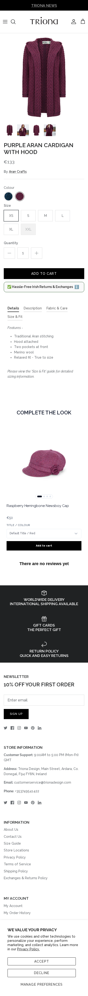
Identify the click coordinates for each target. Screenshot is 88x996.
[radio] (8, 196)
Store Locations (16, 850)
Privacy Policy (15, 857)
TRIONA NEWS (44, 5)
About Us (11, 829)
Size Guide (12, 843)
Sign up (16, 714)
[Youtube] (26, 728)
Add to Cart (44, 273)
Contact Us (13, 836)
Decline (41, 973)
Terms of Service (17, 864)
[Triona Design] (44, 22)
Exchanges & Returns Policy (26, 878)
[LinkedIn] (39, 728)
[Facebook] (12, 728)
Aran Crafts (18, 172)
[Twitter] (5, 728)
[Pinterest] (32, 728)
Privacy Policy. (28, 949)
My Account (13, 906)
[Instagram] (19, 728)
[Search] (15, 21)
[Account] (72, 21)
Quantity (11, 243)
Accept (41, 961)
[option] (44, 77)
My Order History (17, 913)
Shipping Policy (16, 871)
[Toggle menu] (5, 21)
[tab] (13, 309)
